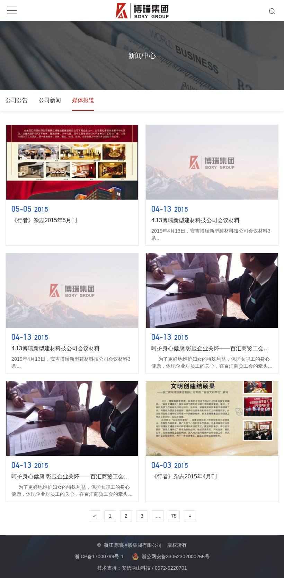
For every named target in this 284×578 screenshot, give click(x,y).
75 (174, 516)
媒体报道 (83, 100)
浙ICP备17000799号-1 (99, 556)
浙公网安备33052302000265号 (176, 556)
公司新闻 (50, 100)
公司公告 (17, 100)
